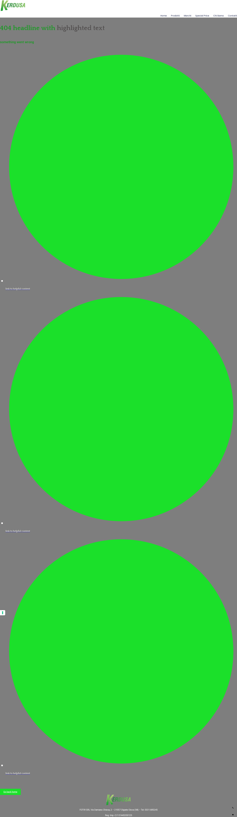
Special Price (202, 15)
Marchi (187, 15)
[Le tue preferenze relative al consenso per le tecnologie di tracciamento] (2, 612)
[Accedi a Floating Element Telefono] (233, 806)
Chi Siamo (218, 15)
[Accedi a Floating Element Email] (233, 813)
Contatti (232, 15)
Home (163, 15)
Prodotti (175, 15)
